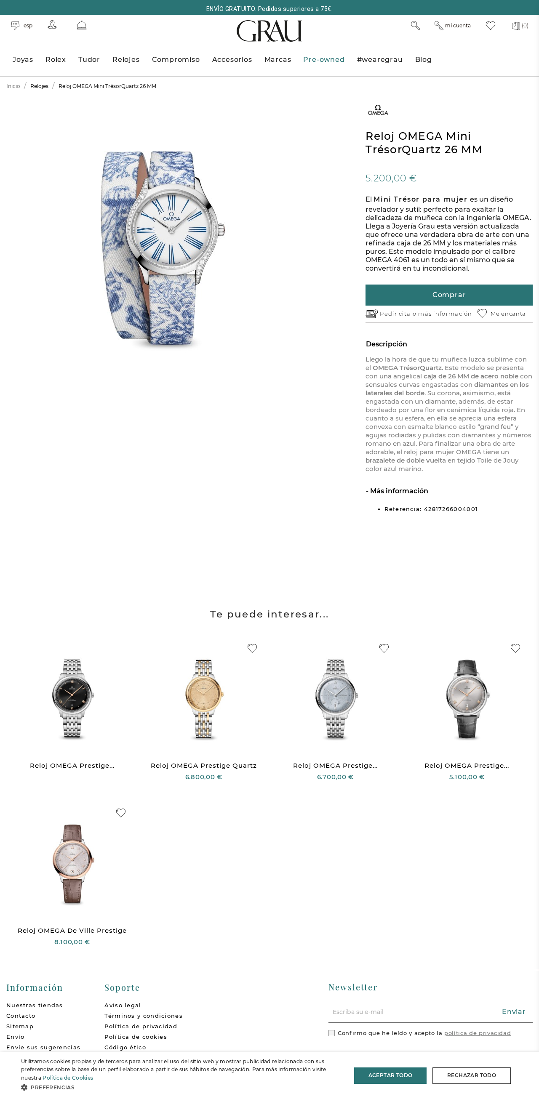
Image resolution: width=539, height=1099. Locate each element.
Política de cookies (135, 1036)
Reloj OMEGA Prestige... (72, 765)
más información (445, 313)
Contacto (20, 1015)
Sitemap (20, 1026)
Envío (15, 1036)
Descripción (386, 344)
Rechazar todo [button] (471, 1075)
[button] (181, 1087)
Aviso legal (122, 1005)
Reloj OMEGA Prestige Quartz (204, 765)
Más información (398, 491)
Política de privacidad (140, 1026)
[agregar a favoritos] (252, 648)
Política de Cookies (68, 1078)
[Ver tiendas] (52, 24)
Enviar (514, 1012)
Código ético (125, 1047)
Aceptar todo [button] (390, 1075)
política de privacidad (477, 1033)
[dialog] (269, 1075)
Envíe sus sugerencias (43, 1047)
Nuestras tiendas (34, 1005)
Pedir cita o (399, 313)
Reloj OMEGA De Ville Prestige (72, 930)
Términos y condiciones (143, 1015)
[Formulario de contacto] (82, 25)
